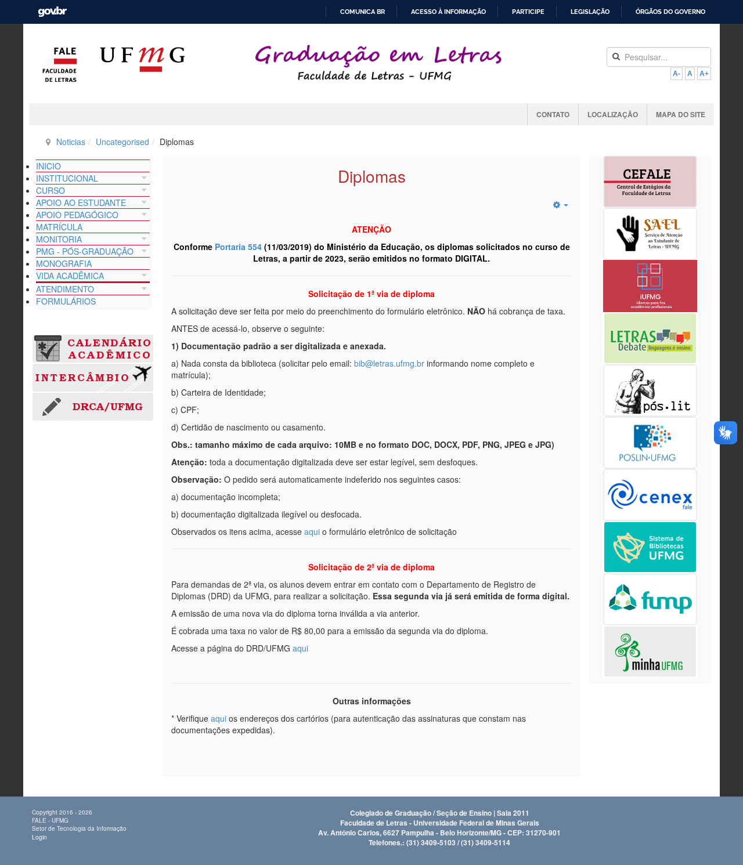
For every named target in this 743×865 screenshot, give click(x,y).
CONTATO (552, 114)
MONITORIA (59, 239)
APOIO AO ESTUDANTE (81, 202)
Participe (528, 12)
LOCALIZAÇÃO (612, 114)
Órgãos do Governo (670, 12)
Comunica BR (362, 12)
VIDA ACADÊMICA (70, 275)
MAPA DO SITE (680, 114)
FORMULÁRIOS (66, 301)
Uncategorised (122, 141)
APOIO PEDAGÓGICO (77, 214)
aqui (312, 531)
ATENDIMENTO (65, 289)
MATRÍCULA (59, 227)
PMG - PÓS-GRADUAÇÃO (85, 251)
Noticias (70, 141)
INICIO (48, 166)
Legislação (590, 12)
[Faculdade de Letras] (60, 64)
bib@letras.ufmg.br (389, 363)
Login (39, 837)
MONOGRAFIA (64, 263)
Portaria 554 (238, 246)
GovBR (48, 8)
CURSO (50, 190)
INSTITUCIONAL (67, 178)
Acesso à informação (448, 12)
